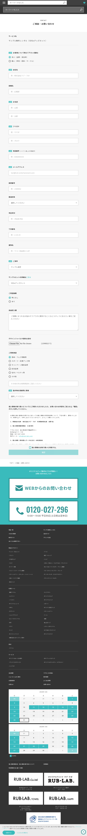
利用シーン (12, 588)
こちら (28, 277)
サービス (11, 654)
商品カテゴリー (13, 548)
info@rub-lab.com (26, 436)
